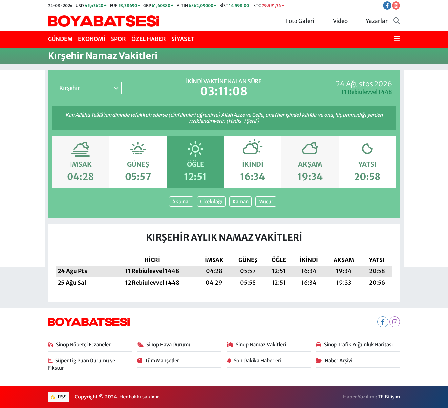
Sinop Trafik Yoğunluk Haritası (358, 344)
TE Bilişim (389, 397)
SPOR (118, 39)
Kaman (241, 201)
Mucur (265, 201)
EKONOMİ (91, 39)
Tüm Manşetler (162, 360)
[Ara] (396, 21)
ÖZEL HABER (149, 39)
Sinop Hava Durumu (169, 344)
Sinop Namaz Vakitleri (261, 344)
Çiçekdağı (211, 201)
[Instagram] (394, 321)
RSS (61, 397)
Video (340, 21)
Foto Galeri (300, 21)
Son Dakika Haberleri (257, 360)
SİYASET (183, 39)
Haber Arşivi (338, 360)
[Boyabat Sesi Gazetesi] (103, 20)
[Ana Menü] (397, 39)
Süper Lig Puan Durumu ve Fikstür (81, 364)
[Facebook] (382, 321)
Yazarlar (377, 21)
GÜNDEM (60, 39)
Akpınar (181, 201)
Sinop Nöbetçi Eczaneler (83, 344)
